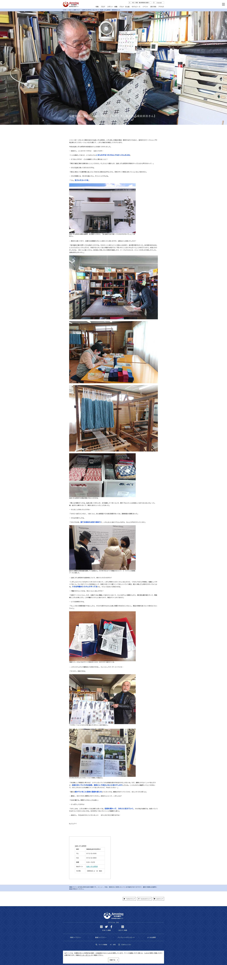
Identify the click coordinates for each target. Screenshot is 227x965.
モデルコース (136, 7)
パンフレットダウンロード (126, 937)
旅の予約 (153, 7)
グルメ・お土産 (124, 7)
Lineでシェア (159, 899)
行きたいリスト (126, 944)
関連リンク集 (132, 958)
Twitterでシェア (130, 899)
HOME (64, 10)
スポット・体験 (112, 7)
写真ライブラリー (75, 937)
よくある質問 (151, 937)
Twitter (106, 926)
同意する (112, 960)
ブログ (103, 7)
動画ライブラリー (101, 937)
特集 (97, 7)
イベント (145, 7)
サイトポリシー (120, 958)
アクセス (161, 7)
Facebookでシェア (146, 899)
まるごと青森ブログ (74, 10)
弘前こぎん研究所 (92, 867)
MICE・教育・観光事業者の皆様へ (101, 958)
